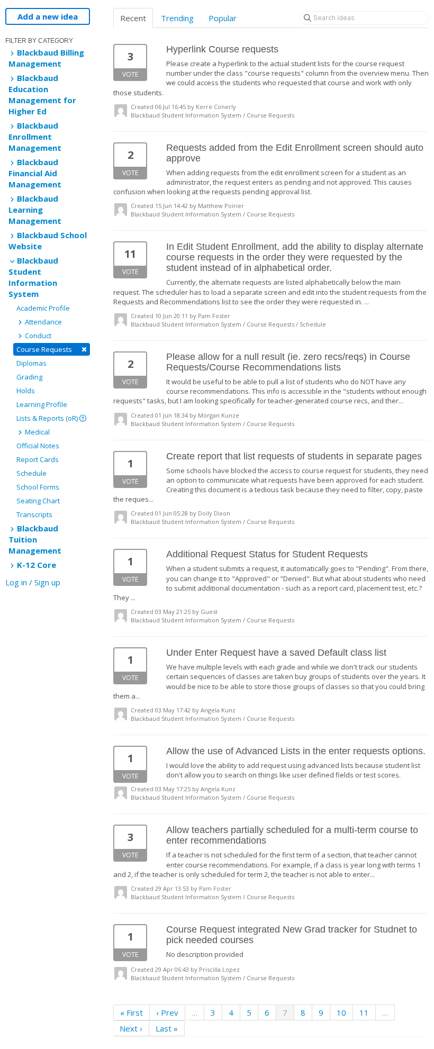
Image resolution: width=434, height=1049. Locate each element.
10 (341, 1012)
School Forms (37, 487)
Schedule (31, 473)
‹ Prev (167, 1012)
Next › (131, 1028)
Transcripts (34, 514)
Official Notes (37, 445)
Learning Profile (41, 404)
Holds (25, 390)
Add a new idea (47, 16)
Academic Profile (43, 308)
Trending (177, 18)
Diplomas (31, 363)
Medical (36, 432)
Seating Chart (38, 500)
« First (131, 1012)
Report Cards (37, 459)
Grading (29, 377)
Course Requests (51, 349)
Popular (223, 18)
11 (364, 1012)
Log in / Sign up (32, 582)
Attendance (42, 322)
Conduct (37, 335)
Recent (133, 18)
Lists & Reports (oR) (47, 418)
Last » (167, 1028)
